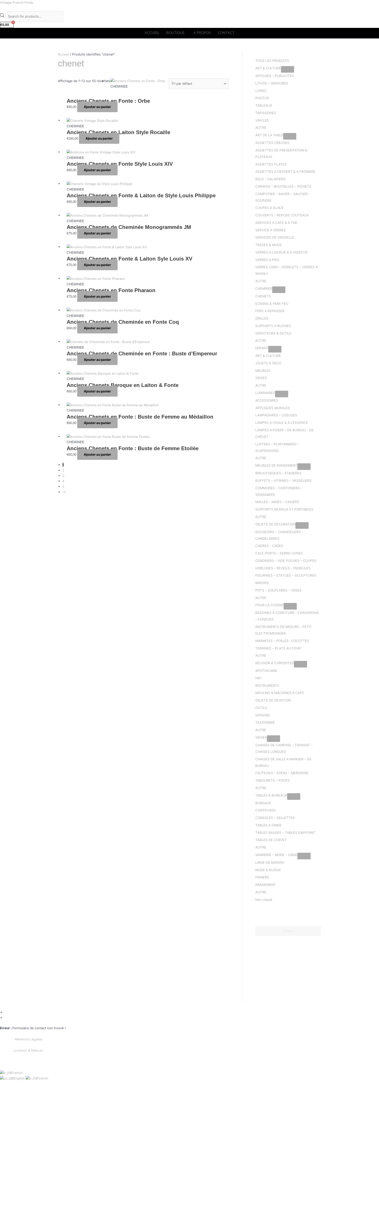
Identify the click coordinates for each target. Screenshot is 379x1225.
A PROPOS (202, 33)
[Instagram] (6, 1018)
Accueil (63, 54)
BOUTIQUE (175, 33)
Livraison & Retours (28, 1050)
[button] (176, 33)
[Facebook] (6, 1012)
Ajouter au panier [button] (97, 107)
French (17, 1073)
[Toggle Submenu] (287, 69)
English (19, 1078)
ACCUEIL (152, 33)
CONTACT (226, 33)
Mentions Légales (28, 1039)
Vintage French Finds (16, 2)
